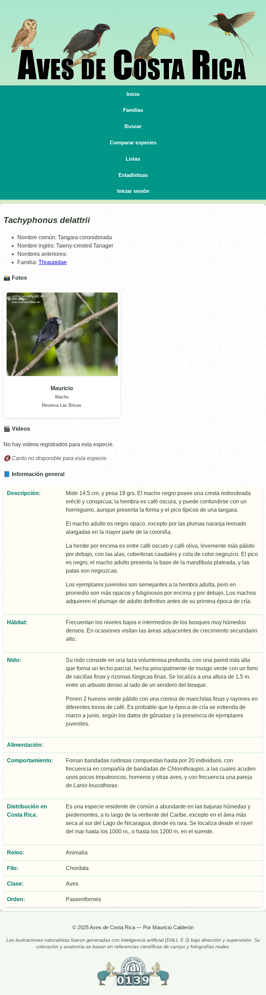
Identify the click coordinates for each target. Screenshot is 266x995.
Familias (133, 110)
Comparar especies (133, 142)
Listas (133, 159)
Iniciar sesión (133, 191)
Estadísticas (133, 175)
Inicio (133, 94)
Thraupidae (52, 262)
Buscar (133, 126)
